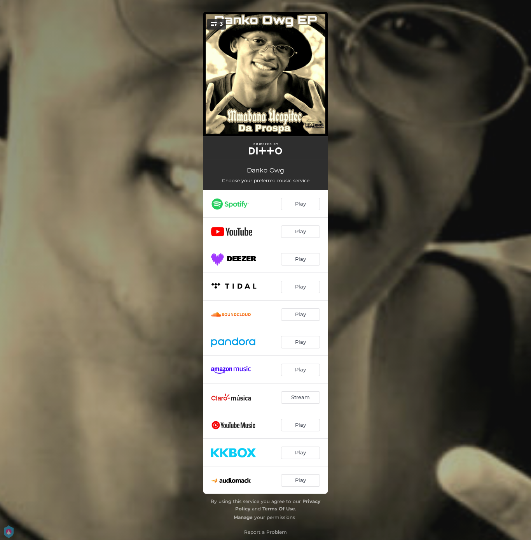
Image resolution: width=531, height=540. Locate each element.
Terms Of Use (278, 509)
